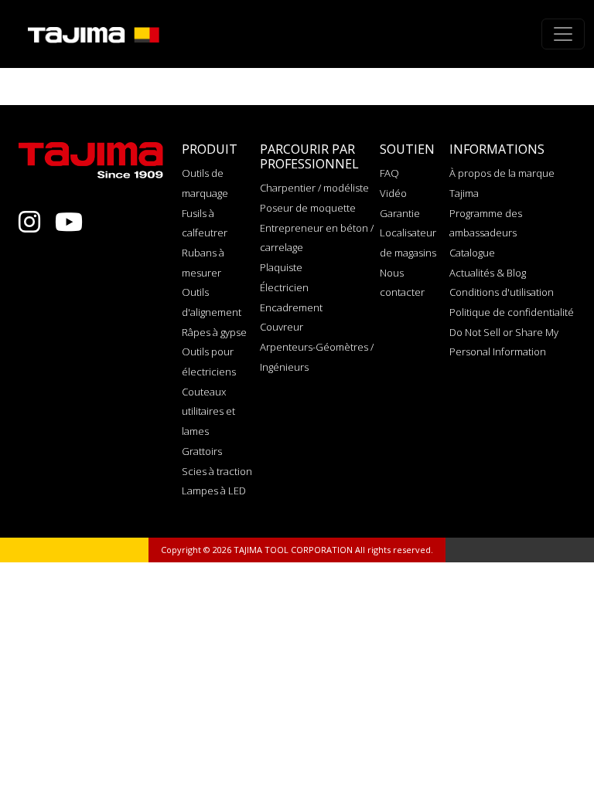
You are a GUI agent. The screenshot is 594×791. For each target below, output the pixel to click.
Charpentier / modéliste (314, 188)
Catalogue (472, 253)
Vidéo (393, 193)
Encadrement (291, 307)
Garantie (400, 213)
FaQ (389, 173)
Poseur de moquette (308, 208)
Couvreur (281, 327)
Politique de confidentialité (511, 312)
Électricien (284, 287)
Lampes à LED (214, 490)
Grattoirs (202, 451)
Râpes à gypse (214, 332)
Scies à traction (217, 471)
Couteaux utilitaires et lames (208, 411)
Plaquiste (281, 267)
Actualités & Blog (487, 273)
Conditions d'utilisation (501, 292)
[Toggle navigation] (563, 34)
